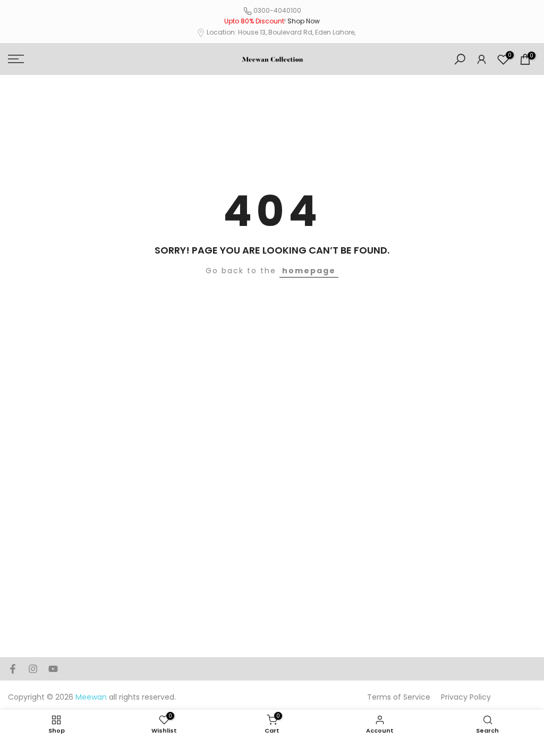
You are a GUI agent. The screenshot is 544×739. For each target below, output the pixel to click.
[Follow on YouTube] (53, 668)
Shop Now (303, 21)
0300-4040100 (277, 10)
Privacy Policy (466, 697)
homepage (309, 270)
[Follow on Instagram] (33, 668)
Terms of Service (398, 697)
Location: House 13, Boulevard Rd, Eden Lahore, (281, 32)
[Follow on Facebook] (13, 668)
